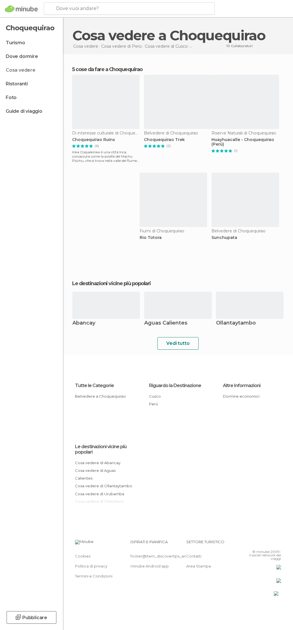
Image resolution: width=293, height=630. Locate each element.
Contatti (193, 556)
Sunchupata (224, 237)
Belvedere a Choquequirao (100, 396)
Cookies (82, 556)
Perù (153, 404)
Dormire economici (241, 396)
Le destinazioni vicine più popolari (111, 283)
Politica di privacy (91, 566)
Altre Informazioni (241, 385)
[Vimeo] (270, 543)
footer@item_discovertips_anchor (162, 556)
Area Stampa (198, 566)
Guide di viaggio (24, 111)
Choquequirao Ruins (93, 139)
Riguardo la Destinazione (175, 385)
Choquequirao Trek (164, 139)
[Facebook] (255, 543)
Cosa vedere (20, 70)
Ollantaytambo (236, 323)
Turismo (15, 42)
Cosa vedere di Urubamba (99, 494)
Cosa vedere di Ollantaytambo (103, 486)
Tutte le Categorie (94, 385)
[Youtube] (277, 543)
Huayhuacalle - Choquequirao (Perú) (242, 142)
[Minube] (21, 9)
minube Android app (149, 566)
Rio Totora (151, 237)
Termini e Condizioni (93, 576)
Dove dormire (22, 56)
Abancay (83, 323)
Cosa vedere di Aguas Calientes (95, 474)
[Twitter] (262, 543)
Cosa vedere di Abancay (97, 462)
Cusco (155, 396)
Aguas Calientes (165, 323)
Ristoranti (17, 83)
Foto (11, 97)
